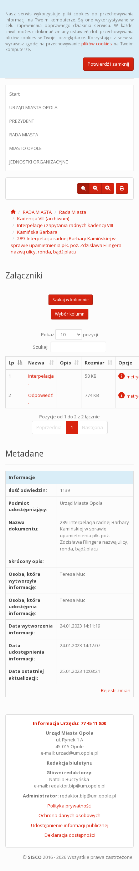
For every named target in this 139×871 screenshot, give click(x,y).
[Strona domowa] (13, 212)
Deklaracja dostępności (70, 835)
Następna (92, 427)
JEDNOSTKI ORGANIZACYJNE (38, 161)
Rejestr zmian (115, 690)
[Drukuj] (122, 188)
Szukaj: (40, 346)
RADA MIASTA (23, 134)
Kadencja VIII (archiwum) (43, 218)
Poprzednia (49, 427)
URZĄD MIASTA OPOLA (33, 107)
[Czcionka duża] (107, 188)
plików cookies (96, 43)
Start (14, 94)
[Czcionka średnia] (95, 188)
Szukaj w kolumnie (70, 300)
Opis (65, 362)
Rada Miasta (72, 212)
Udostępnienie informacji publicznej (69, 825)
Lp (11, 362)
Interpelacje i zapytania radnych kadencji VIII (65, 225)
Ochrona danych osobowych (69, 815)
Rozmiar (94, 362)
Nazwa (36, 362)
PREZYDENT (21, 121)
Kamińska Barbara (37, 232)
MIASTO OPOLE (25, 148)
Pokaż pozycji (69, 334)
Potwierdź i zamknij (108, 64)
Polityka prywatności (69, 805)
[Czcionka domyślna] (83, 188)
